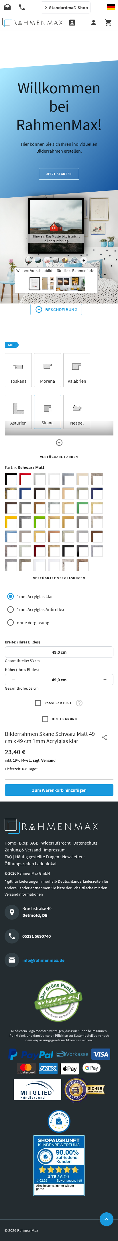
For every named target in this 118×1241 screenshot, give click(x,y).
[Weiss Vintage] (68, 565)
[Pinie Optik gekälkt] (25, 551)
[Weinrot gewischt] (40, 551)
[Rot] (25, 479)
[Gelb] (11, 522)
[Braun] (40, 493)
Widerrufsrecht (55, 843)
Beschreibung (61, 309)
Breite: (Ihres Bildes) (22, 642)
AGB (34, 843)
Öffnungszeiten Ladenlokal (30, 863)
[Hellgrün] (40, 522)
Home (10, 843)
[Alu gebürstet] (40, 479)
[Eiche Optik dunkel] (11, 508)
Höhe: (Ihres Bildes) (22, 669)
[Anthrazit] (82, 522)
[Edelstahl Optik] (25, 508)
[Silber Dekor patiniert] (97, 551)
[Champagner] (82, 493)
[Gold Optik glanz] (54, 522)
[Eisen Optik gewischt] (54, 508)
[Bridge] (56, 260)
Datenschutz (85, 843)
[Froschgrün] (82, 508)
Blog (23, 843)
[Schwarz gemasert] (68, 551)
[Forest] (37, 260)
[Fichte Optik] (68, 508)
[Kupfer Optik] (54, 536)
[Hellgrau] (25, 536)
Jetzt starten (59, 174)
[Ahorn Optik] (82, 479)
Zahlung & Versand (23, 850)
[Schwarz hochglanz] (82, 551)
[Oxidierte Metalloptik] (11, 551)
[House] (28, 260)
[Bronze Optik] (54, 493)
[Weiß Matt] (54, 479)
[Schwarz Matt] (11, 479)
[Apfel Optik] (97, 479)
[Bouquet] (47, 260)
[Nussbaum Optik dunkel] (97, 536)
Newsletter (72, 856)
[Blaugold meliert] (11, 493)
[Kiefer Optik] (40, 536)
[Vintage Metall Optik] (25, 565)
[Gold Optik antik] (97, 508)
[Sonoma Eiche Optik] (54, 551)
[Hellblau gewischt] (11, 536)
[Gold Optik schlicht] (68, 522)
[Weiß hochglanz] (54, 565)
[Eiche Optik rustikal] (40, 508)
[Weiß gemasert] (40, 565)
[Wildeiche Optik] (82, 565)
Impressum (55, 850)
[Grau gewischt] (25, 522)
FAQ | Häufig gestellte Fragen (32, 856)
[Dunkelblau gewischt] (97, 493)
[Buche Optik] (68, 493)
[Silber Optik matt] (82, 536)
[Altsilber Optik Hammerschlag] (97, 522)
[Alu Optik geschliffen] (68, 479)
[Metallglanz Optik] (68, 536)
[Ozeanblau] (25, 493)
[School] (74, 260)
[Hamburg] (65, 260)
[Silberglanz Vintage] (11, 565)
